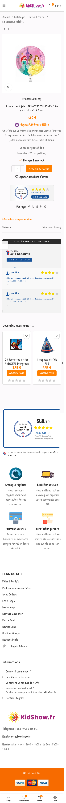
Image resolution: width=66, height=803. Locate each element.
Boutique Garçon (11, 633)
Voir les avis (40, 197)
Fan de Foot (8, 620)
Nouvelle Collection (12, 614)
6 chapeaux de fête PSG (47, 362)
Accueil (6, 17)
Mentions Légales (15, 698)
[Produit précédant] (4, 29)
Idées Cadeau (9, 594)
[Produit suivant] (12, 29)
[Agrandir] (8, 87)
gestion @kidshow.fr (45, 692)
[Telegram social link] (45, 206)
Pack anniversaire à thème (16, 588)
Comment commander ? (19, 671)
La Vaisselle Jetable (13, 22)
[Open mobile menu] (4, 5)
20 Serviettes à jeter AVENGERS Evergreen (17, 362)
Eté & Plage (8, 601)
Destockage (8, 607)
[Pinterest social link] (37, 206)
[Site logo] (32, 5)
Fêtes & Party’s (10, 581)
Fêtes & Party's (37, 17)
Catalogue (19, 17)
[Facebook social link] (29, 206)
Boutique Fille (9, 627)
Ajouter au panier (39, 168)
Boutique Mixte (10, 640)
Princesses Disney (31, 99)
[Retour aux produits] (8, 29)
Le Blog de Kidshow (16, 646)
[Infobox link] (15, 487)
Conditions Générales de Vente (23, 683)
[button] (16, 373)
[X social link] (33, 206)
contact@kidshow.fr (20, 737)
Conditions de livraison (18, 677)
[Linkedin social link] (41, 206)
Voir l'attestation (19, 260)
